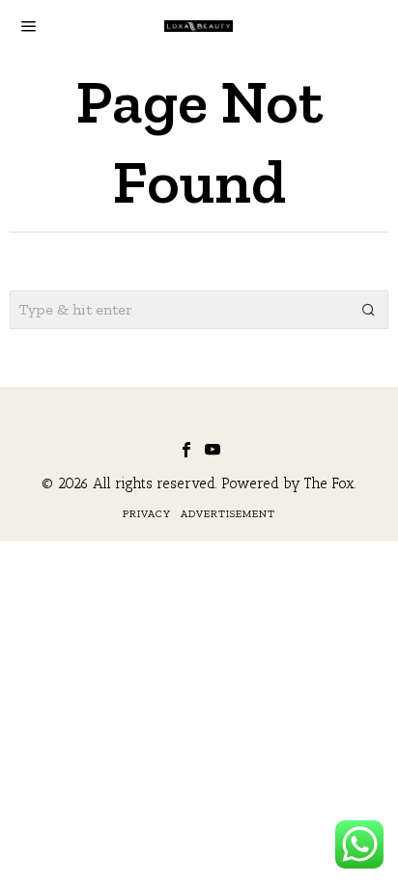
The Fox (329, 483)
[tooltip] (186, 449)
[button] (369, 309)
